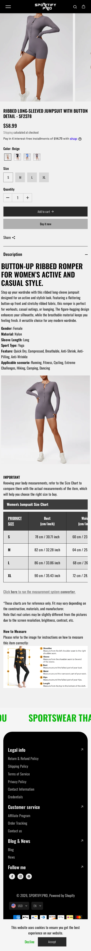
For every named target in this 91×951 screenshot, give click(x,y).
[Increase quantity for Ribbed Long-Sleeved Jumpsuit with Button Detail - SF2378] (27, 197)
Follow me (17, 867)
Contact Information (21, 789)
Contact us (15, 830)
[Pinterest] (29, 876)
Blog (11, 849)
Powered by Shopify (62, 895)
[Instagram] (20, 876)
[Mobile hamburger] (8, 6)
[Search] (75, 6)
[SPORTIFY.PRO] (45, 6)
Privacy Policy (17, 781)
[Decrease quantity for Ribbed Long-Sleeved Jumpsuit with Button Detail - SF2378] (7, 197)
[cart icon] (83, 6)
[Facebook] (12, 876)
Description (12, 254)
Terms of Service (19, 774)
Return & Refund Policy (23, 758)
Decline (29, 941)
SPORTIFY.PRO (38, 895)
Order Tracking (17, 823)
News (11, 857)
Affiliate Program (19, 815)
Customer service (24, 807)
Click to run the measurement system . (39, 591)
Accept (52, 941)
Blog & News (19, 841)
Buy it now (45, 223)
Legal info (16, 750)
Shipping (8, 132)
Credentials (15, 796)
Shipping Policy (18, 766)
